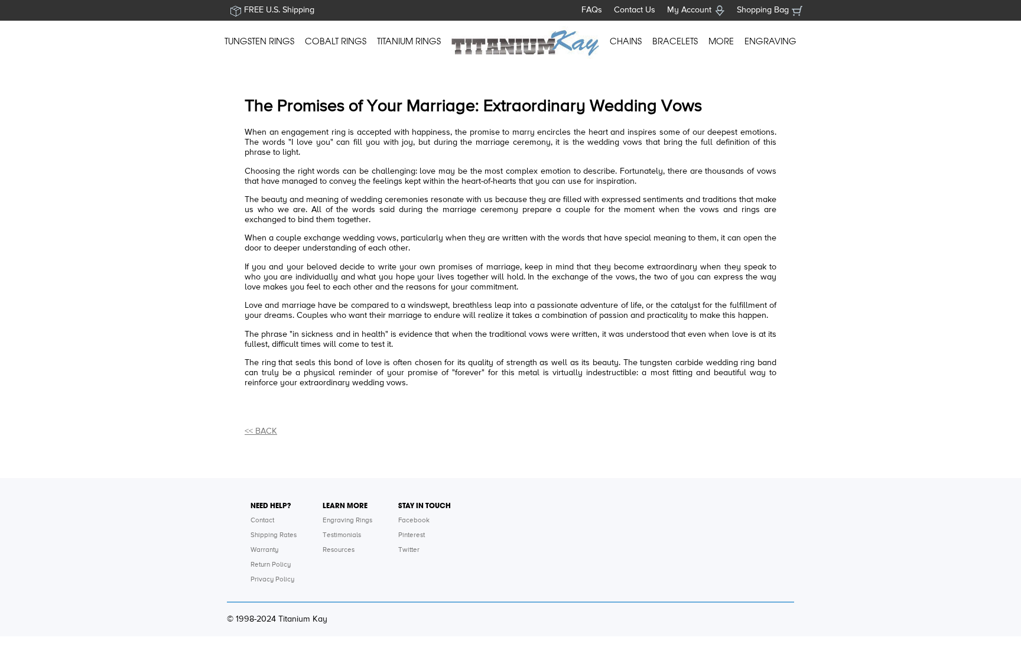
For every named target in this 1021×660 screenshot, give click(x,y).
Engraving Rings (347, 520)
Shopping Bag (763, 10)
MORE (721, 41)
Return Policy (271, 564)
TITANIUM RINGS (409, 41)
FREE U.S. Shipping (279, 10)
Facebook (414, 520)
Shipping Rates (274, 535)
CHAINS (626, 41)
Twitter (409, 550)
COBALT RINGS (335, 41)
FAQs (591, 10)
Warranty (264, 550)
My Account (689, 10)
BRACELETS (675, 41)
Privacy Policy (272, 579)
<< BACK (261, 431)
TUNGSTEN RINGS (259, 41)
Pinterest (411, 535)
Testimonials (342, 535)
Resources (339, 550)
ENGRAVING (770, 41)
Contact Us (634, 10)
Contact (262, 520)
